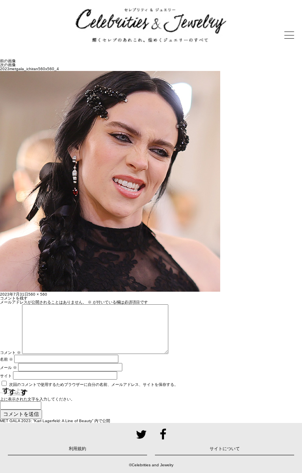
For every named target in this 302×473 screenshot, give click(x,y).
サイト (6, 376)
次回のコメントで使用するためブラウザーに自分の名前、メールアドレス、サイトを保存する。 (93, 384)
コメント (10, 352)
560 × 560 (37, 294)
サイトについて (225, 448)
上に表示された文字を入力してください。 (37, 399)
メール (8, 367)
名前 (6, 359)
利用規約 (77, 448)
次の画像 (8, 65)
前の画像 (8, 61)
